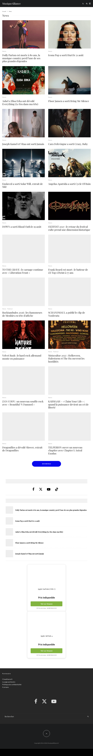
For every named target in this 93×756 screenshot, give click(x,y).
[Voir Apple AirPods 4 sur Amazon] (46, 623)
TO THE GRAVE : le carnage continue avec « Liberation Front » (22, 271)
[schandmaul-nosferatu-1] (69, 292)
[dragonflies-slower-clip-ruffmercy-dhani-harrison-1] (23, 426)
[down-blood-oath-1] (23, 206)
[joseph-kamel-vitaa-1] (23, 123)
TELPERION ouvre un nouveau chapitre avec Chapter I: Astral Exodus (65, 450)
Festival (9, 309)
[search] (88, 716)
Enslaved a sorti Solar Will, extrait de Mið (22, 185)
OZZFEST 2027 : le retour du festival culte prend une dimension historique (69, 228)
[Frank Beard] (69, 249)
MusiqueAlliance (11, 3)
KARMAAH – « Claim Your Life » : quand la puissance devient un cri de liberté (68, 404)
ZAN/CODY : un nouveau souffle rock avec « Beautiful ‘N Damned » (22, 403)
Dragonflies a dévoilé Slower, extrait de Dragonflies (22, 449)
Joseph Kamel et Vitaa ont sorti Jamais (23, 143)
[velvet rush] (23, 334)
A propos (5, 687)
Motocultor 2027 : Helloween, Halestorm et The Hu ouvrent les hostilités (66, 358)
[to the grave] (23, 249)
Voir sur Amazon (47, 604)
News (4, 51)
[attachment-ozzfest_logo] (69, 206)
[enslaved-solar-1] (23, 163)
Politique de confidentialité (11, 684)
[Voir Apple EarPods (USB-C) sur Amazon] (46, 576)
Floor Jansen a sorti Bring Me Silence (68, 101)
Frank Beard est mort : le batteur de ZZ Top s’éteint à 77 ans (68, 271)
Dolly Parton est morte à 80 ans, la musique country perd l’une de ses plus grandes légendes (21, 58)
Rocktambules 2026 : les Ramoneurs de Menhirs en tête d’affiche (22, 314)
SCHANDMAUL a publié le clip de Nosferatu (66, 314)
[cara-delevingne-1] (69, 123)
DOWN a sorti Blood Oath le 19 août (21, 226)
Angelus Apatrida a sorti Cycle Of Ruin (69, 183)
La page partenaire (8, 682)
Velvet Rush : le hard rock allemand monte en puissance (21, 357)
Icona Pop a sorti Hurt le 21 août (65, 55)
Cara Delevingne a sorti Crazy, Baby (68, 143)
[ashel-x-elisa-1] (23, 80)
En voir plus (46, 464)
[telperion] (69, 426)
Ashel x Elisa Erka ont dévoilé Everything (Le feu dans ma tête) (20, 103)
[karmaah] (69, 380)
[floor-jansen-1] (69, 80)
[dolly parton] (23, 34)
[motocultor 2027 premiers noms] (69, 334)
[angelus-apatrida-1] (69, 163)
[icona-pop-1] (69, 34)
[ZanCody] (23, 380)
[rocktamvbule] (23, 292)
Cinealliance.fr (7, 679)
